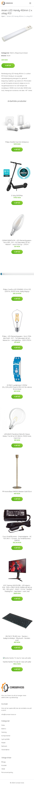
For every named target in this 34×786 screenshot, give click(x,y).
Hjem (3, 16)
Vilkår (3, 769)
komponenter (5, 736)
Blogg (3, 762)
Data (3, 725)
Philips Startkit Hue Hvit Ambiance (17, 142)
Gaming (4, 732)
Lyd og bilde (5, 739)
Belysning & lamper (21, 53)
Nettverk (4, 746)
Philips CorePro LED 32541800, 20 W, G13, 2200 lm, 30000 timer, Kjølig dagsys (17, 290)
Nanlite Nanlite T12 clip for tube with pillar (17, 662)
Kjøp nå (8, 65)
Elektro (12, 53)
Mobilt (3, 743)
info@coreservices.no (8, 714)
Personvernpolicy (7, 772)
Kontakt (4, 765)
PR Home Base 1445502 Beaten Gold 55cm (17, 491)
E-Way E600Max (17, 195)
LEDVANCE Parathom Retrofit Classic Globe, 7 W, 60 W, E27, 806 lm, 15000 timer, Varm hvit (17, 436)
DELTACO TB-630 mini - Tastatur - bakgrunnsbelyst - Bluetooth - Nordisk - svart (17, 638)
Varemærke (5, 750)
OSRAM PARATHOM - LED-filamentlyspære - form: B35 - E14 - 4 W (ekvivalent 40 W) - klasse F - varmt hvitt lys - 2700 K (17, 242)
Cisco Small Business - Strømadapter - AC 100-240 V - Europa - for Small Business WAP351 (17, 538)
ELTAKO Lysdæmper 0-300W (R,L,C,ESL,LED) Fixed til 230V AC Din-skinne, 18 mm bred (17, 387)
